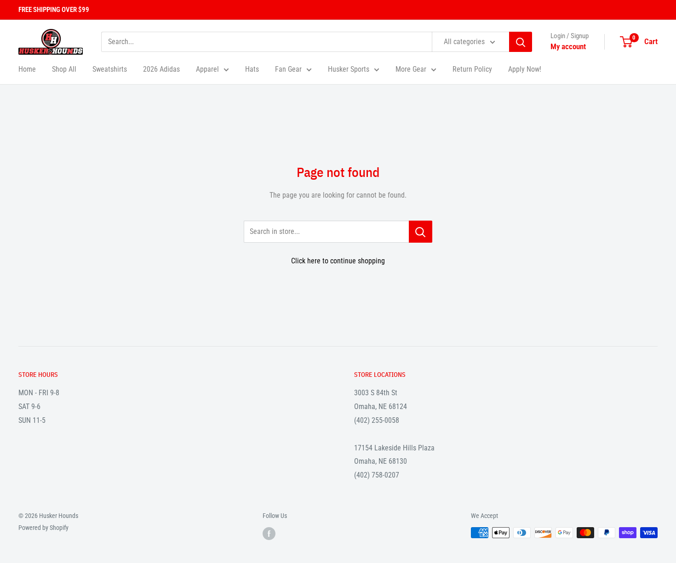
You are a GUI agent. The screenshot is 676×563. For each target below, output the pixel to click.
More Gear (410, 69)
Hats (252, 69)
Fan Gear (288, 69)
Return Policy (472, 69)
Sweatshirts (109, 69)
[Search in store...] (420, 232)
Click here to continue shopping (338, 260)
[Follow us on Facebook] (269, 533)
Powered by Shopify (43, 527)
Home (27, 69)
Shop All (64, 69)
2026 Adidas (161, 69)
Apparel (207, 69)
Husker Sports (348, 69)
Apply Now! (524, 69)
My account (568, 46)
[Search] (520, 42)
